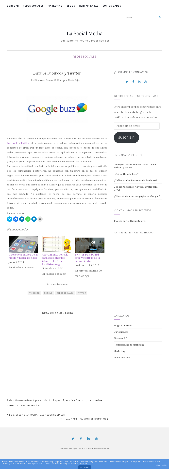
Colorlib (81, 448)
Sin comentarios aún (57, 284)
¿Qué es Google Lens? (126, 173)
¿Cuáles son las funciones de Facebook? (135, 180)
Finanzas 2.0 (120, 338)
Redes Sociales (65, 293)
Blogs (71, 6)
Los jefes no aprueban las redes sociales (37, 415)
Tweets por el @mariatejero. (130, 220)
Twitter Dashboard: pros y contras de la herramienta (87, 257)
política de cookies (41, 463)
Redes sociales (33, 6)
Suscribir (126, 137)
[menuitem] (23, 257)
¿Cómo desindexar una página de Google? (137, 196)
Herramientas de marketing (129, 344)
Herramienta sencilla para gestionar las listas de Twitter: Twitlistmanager (55, 259)
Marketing (55, 6)
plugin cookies (161, 465)
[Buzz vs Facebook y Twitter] (57, 109)
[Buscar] (160, 17)
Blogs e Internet (123, 325)
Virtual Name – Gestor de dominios (84, 419)
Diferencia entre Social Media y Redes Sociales (23, 256)
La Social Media (84, 33)
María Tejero (74, 80)
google (48, 293)
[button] (9, 219)
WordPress (104, 448)
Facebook (13, 143)
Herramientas (88, 6)
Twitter (25, 143)
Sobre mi (13, 6)
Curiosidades (111, 6)
